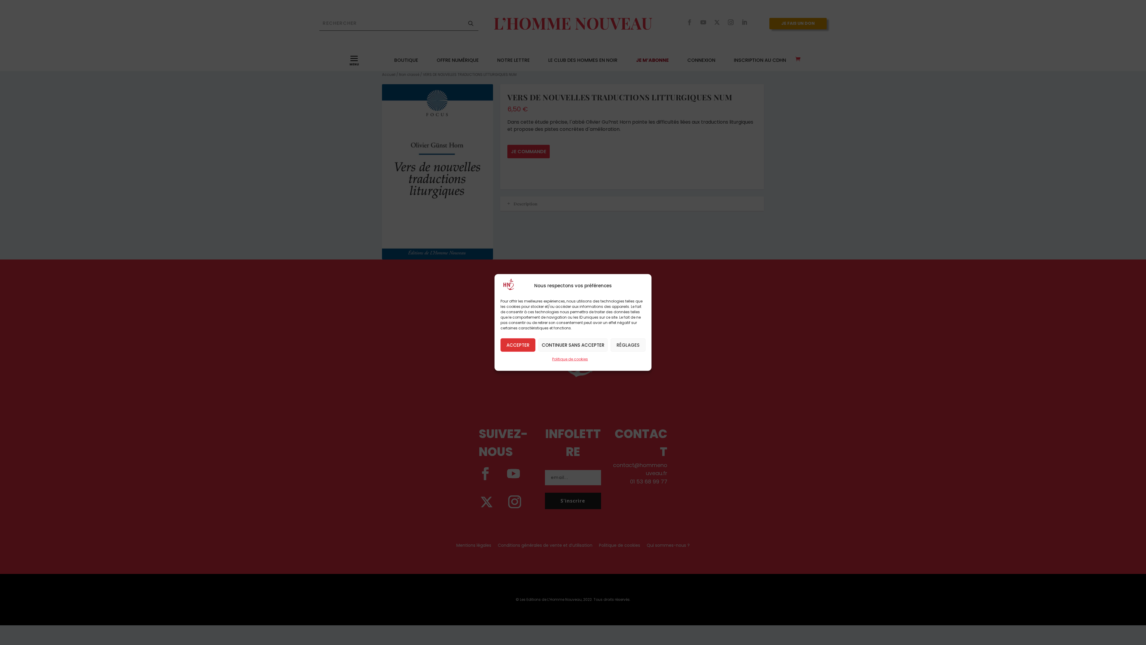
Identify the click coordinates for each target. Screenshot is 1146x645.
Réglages (628, 345)
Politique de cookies (570, 359)
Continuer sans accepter (573, 345)
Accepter (517, 345)
